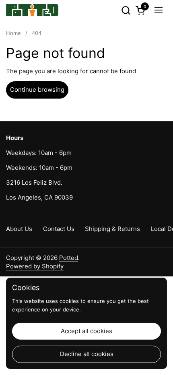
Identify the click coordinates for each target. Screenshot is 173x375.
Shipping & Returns (112, 229)
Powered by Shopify (35, 266)
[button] (126, 10)
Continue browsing (37, 89)
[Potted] (32, 10)
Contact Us (58, 229)
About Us (19, 229)
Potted (68, 258)
